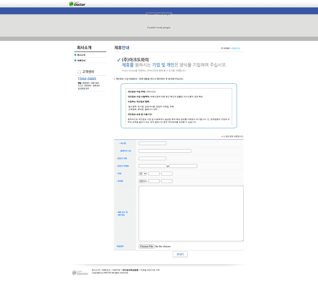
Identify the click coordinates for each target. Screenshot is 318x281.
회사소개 (81, 55)
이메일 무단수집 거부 (150, 270)
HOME (227, 48)
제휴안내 (81, 60)
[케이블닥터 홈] (77, 3)
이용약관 (116, 270)
